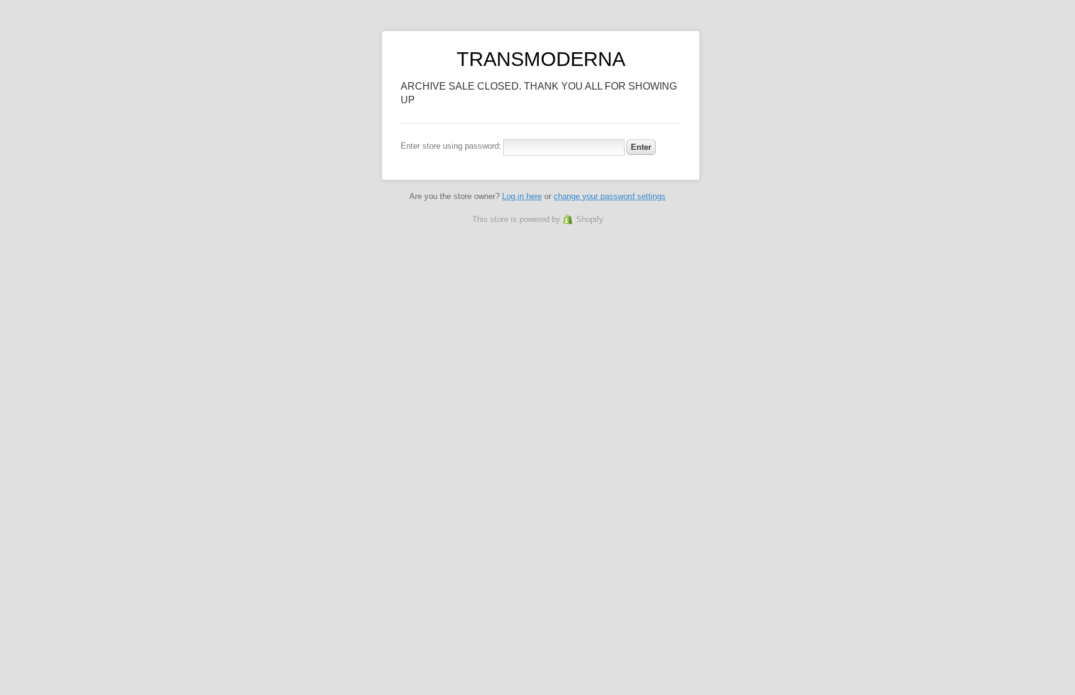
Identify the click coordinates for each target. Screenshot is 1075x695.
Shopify (589, 219)
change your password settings (610, 196)
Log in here (522, 196)
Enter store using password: (451, 146)
